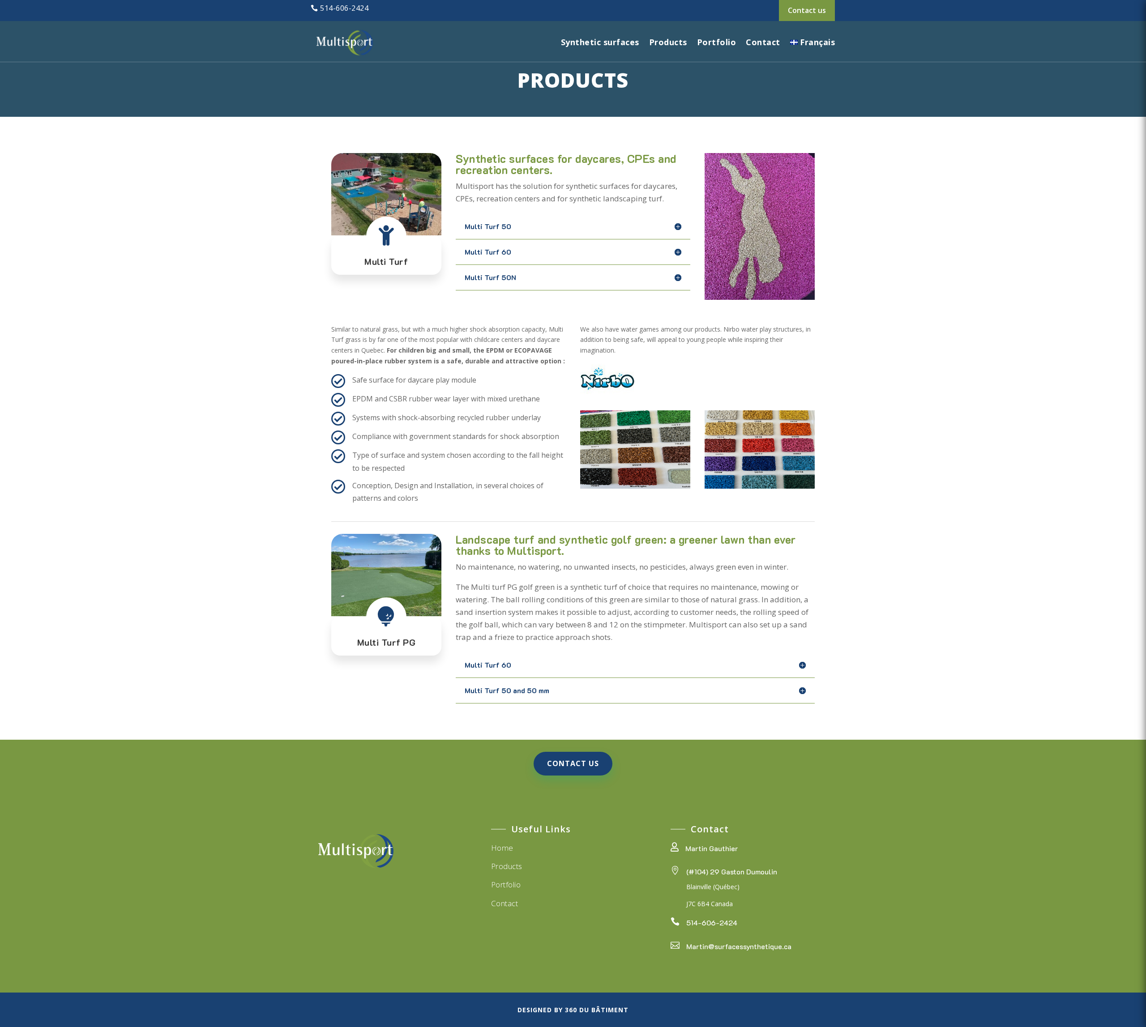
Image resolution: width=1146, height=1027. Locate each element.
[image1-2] (760, 486)
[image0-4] (635, 486)
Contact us (807, 10)
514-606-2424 (344, 8)
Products (668, 42)
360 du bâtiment (597, 1010)
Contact (763, 42)
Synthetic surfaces (600, 42)
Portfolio (716, 42)
